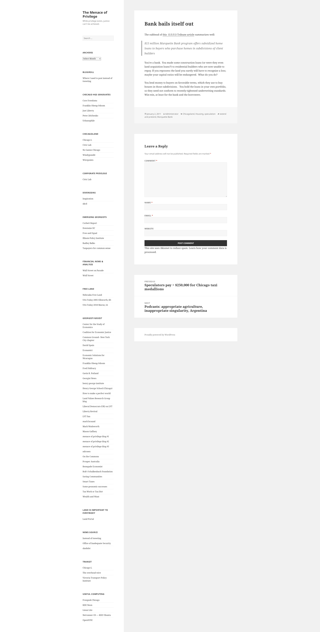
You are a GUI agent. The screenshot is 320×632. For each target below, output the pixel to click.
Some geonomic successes (95, 486)
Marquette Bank (165, 117)
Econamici (87, 350)
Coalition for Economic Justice (97, 332)
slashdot (86, 548)
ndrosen (86, 451)
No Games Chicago (91, 150)
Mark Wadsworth (91, 426)
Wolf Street (88, 275)
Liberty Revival (90, 411)
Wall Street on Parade (93, 270)
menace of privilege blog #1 (96, 436)
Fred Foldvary (89, 368)
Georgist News (89, 378)
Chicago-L (87, 140)
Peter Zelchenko (90, 115)
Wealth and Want (91, 496)
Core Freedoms (90, 100)
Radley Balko (89, 243)
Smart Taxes (88, 481)
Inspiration (88, 198)
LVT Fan (86, 416)
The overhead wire (92, 572)
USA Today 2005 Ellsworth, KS (97, 300)
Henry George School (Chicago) (97, 388)
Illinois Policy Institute (93, 238)
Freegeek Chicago (91, 600)
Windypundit (89, 155)
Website (149, 228)
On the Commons (91, 456)
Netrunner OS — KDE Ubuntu (97, 615)
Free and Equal (90, 233)
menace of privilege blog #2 (96, 441)
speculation (210, 113)
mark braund (89, 421)
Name (148, 202)
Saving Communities (92, 476)
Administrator (171, 113)
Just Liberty (88, 110)
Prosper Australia (91, 461)
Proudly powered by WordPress (159, 334)
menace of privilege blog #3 (96, 446)
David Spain (88, 345)
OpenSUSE (88, 620)
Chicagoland (188, 113)
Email (148, 215)
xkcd (85, 203)
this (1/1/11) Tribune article (178, 34)
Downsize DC (89, 228)
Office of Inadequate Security (97, 543)
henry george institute (93, 383)
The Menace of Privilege (95, 14)
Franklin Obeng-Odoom (94, 105)
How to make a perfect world (97, 393)
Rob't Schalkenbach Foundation (98, 471)
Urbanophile (89, 120)
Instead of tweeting (92, 538)
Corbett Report (90, 223)
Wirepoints (88, 160)
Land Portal (88, 519)
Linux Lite (87, 610)
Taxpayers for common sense (96, 248)
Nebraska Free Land (92, 295)
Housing (200, 113)
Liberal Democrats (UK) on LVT (97, 406)
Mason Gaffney (90, 431)
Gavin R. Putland (90, 373)
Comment (150, 160)
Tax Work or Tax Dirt (93, 491)
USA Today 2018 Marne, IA (95, 305)
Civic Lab (87, 145)
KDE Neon (87, 605)
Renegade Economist (92, 466)
